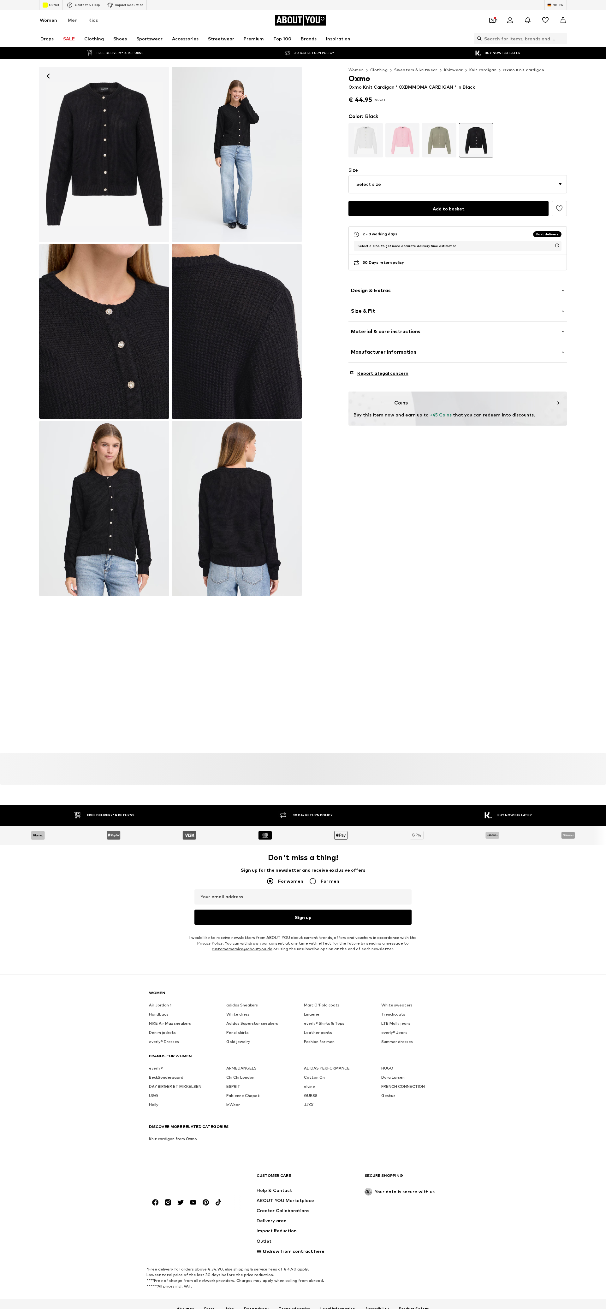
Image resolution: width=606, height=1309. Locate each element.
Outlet (54, 5)
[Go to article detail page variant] (365, 140)
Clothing (379, 70)
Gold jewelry (238, 1041)
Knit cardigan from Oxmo (173, 1138)
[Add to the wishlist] (559, 208)
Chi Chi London (240, 1077)
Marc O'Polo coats (322, 1005)
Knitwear (453, 70)
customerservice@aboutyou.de (242, 948)
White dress (238, 1014)
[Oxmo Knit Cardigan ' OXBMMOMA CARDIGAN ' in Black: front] (104, 154)
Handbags (159, 1014)
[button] (457, 184)
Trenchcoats (393, 1014)
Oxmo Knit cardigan (523, 70)
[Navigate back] (48, 76)
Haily (153, 1104)
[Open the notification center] (528, 20)
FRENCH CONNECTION (403, 1086)
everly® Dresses (164, 1041)
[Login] (510, 20)
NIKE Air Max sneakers (170, 1023)
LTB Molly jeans (396, 1023)
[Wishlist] (545, 20)
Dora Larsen (393, 1077)
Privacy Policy (210, 943)
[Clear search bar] (562, 38)
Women (48, 20)
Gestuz (388, 1095)
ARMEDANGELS (241, 1068)
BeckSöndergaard (166, 1077)
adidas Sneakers (242, 1005)
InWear (233, 1104)
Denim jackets (162, 1032)
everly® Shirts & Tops (324, 1023)
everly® (156, 1068)
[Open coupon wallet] (492, 20)
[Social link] (155, 1202)
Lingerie (311, 1014)
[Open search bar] (478, 38)
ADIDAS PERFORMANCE (327, 1068)
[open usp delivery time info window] (557, 245)
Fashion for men (319, 1041)
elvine (309, 1086)
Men (73, 20)
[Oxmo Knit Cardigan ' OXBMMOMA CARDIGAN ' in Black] (237, 154)
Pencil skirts (237, 1032)
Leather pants (318, 1032)
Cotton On (314, 1077)
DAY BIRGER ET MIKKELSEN (175, 1086)
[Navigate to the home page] (183, 1178)
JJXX (308, 1104)
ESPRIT (233, 1086)
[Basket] (563, 20)
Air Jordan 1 (160, 1005)
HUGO (387, 1068)
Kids (93, 20)
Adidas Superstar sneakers (252, 1023)
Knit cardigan (482, 70)
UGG (153, 1095)
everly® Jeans (394, 1032)
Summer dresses (397, 1041)
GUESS (311, 1095)
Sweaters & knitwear (415, 70)
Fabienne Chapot (243, 1095)
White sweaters (397, 1005)
